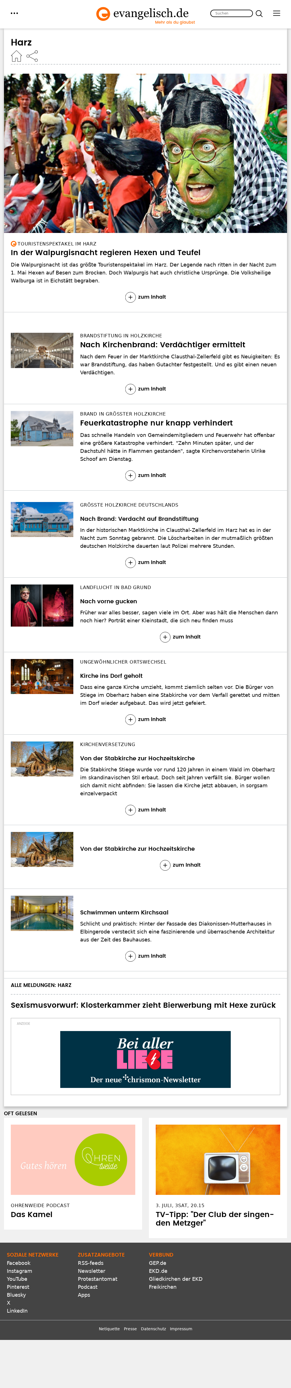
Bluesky (16, 1295)
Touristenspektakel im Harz (57, 244)
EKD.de (158, 1271)
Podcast (87, 1287)
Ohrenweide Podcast (40, 1205)
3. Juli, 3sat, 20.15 (180, 1205)
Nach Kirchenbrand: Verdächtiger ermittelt (162, 345)
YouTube (17, 1279)
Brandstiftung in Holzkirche (121, 335)
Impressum (181, 1329)
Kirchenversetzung (107, 744)
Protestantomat (97, 1279)
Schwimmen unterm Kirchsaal (124, 913)
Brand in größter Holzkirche (123, 414)
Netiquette (109, 1329)
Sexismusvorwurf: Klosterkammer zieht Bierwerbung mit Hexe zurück (143, 1005)
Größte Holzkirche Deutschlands (129, 505)
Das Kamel (32, 1214)
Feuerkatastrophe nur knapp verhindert (156, 423)
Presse (130, 1329)
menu (14, 13)
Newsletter (91, 1271)
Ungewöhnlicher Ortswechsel (123, 662)
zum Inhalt (152, 297)
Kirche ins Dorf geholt (111, 676)
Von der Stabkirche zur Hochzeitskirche (137, 758)
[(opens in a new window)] (145, 1059)
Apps (84, 1295)
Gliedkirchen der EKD (176, 1279)
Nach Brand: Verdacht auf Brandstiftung (139, 519)
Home (16, 56)
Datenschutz (153, 1329)
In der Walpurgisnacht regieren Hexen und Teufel (106, 253)
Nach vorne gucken (108, 601)
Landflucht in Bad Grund (115, 587)
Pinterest (18, 1287)
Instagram (19, 1271)
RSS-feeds (90, 1263)
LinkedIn (17, 1311)
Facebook (18, 1263)
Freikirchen (162, 1287)
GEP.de (157, 1263)
